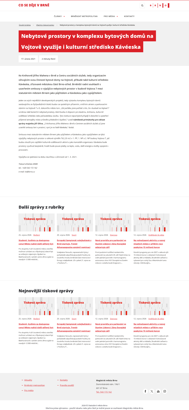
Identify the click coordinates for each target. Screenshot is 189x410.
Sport (74, 235)
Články (58, 16)
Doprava (113, 235)
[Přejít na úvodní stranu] (34, 7)
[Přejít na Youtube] (158, 391)
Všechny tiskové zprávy (45, 25)
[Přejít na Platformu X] (151, 391)
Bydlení (36, 235)
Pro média (109, 16)
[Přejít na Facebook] (145, 391)
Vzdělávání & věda (156, 235)
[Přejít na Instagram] (164, 391)
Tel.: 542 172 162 (104, 392)
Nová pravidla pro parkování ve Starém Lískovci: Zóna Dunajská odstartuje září (110, 244)
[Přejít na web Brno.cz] (159, 5)
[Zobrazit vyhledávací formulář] (142, 5)
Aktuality (28, 380)
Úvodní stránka (25, 25)
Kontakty (129, 16)
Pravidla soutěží (67, 385)
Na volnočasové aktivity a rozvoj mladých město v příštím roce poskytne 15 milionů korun (149, 244)
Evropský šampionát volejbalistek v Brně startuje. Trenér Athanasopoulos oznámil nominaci (74, 244)
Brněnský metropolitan (84, 16)
